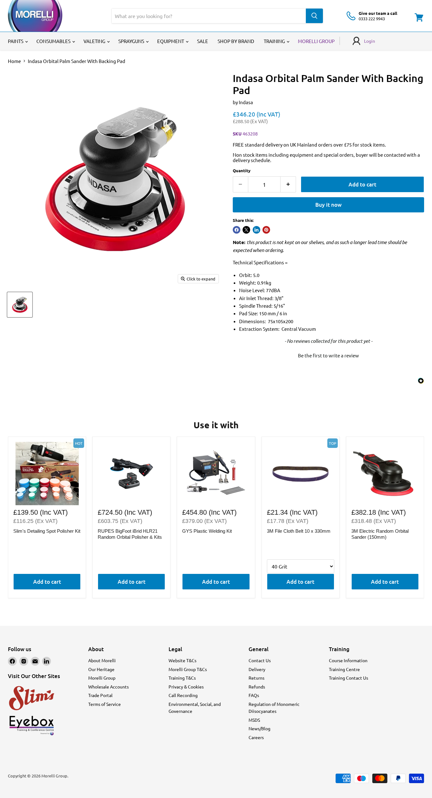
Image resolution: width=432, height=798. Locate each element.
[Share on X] (246, 230)
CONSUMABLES (53, 41)
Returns (256, 678)
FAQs (254, 695)
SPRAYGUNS (131, 41)
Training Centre (344, 669)
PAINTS (16, 41)
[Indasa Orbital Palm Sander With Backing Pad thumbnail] (19, 304)
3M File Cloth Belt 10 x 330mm (298, 531)
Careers (256, 737)
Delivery (257, 669)
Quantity (241, 170)
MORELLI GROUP (316, 41)
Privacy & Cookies (186, 686)
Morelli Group (101, 678)
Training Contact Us (348, 678)
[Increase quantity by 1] (288, 184)
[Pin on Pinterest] (266, 230)
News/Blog (259, 728)
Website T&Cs (182, 660)
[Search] (314, 16)
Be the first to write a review (328, 355)
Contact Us (260, 660)
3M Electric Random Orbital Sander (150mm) (380, 534)
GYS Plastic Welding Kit (207, 531)
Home (14, 61)
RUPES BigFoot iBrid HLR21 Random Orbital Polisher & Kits (130, 534)
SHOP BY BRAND (236, 41)
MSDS (254, 720)
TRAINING (275, 41)
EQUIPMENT (171, 41)
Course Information (348, 660)
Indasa (246, 102)
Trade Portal (100, 695)
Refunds (257, 686)
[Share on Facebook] (236, 230)
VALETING (94, 41)
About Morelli (102, 660)
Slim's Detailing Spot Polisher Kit (46, 531)
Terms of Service (104, 704)
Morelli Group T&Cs (188, 669)
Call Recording (183, 695)
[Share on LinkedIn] (256, 230)
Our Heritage (101, 669)
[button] (328, 354)
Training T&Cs (182, 678)
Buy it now (328, 204)
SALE (202, 41)
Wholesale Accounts (108, 686)
